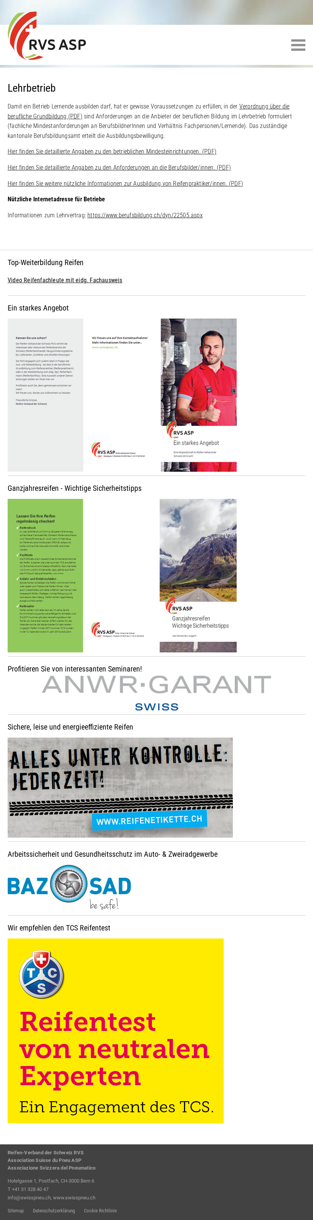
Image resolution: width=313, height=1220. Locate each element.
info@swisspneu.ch (29, 1198)
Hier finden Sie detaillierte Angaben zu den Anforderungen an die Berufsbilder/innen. (119, 167)
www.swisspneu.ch (74, 1198)
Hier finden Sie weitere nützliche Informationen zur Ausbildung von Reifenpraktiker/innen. (125, 183)
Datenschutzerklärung (54, 1211)
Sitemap (16, 1211)
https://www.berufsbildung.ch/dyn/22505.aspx (145, 215)
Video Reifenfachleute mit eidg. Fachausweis (65, 280)
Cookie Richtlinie (100, 1211)
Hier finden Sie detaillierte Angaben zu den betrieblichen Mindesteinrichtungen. (112, 151)
